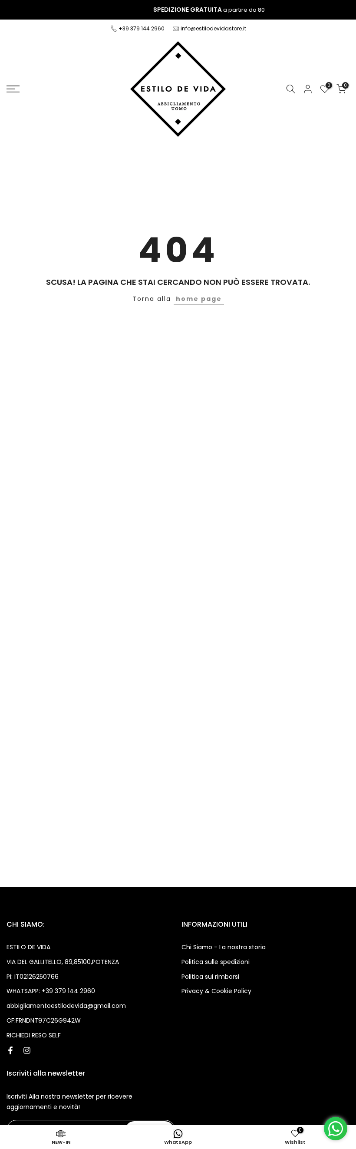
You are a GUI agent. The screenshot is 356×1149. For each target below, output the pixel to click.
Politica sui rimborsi (210, 976)
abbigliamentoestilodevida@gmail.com (66, 1005)
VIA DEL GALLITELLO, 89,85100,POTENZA (63, 962)
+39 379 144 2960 (142, 28)
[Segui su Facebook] (10, 1050)
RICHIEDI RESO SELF (34, 1035)
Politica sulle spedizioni (215, 962)
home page (199, 298)
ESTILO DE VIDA (28, 947)
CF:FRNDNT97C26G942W (44, 1020)
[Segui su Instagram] (27, 1050)
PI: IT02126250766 (33, 976)
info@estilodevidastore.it (213, 28)
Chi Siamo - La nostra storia (223, 947)
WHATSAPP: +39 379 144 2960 (51, 991)
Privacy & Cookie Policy (216, 991)
